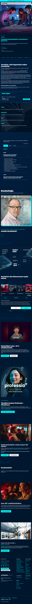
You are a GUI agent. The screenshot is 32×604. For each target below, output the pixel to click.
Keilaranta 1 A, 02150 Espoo (5, 544)
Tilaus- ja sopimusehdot (19, 583)
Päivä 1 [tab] (5, 145)
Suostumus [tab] (5, 297)
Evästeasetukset (14, 597)
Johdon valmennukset (19, 561)
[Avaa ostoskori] (28, 3)
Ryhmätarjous (26, 57)
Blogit (26, 577)
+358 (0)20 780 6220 (4, 562)
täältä (6, 581)
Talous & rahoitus (27, 567)
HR (25, 561)
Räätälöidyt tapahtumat (19, 570)
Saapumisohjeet (5, 550)
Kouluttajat (8, 57)
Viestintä (26, 572)
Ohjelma (12, 57)
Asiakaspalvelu (27, 560)
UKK (17, 585)
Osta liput (16, 264)
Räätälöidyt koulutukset (19, 569)
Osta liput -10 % (5, 355)
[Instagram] (8, 565)
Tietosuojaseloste (3, 597)
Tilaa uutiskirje (27, 578)
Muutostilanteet (18, 564)
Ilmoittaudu (3, 57)
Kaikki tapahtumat (19, 577)
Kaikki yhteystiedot (5, 568)
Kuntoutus (27, 565)
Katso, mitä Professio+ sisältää (7, 411)
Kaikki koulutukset (28, 573)
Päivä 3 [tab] (15, 145)
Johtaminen (27, 564)
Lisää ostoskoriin (26, 99)
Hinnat (16, 57)
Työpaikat (17, 584)
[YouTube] (6, 565)
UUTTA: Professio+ (19, 560)
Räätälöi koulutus (20, 57)
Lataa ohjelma (25, 143)
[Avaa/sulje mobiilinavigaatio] (29, 3)
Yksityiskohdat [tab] (16, 297)
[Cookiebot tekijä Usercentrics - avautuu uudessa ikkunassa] (27, 295)
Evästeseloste (9, 597)
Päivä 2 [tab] (10, 145)
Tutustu (23, 0)
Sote (26, 566)
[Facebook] (1, 565)
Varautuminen (27, 571)
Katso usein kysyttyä (6, 511)
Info (30, 57)
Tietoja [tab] (26, 297)
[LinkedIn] (3, 565)
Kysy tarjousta (13, 355)
